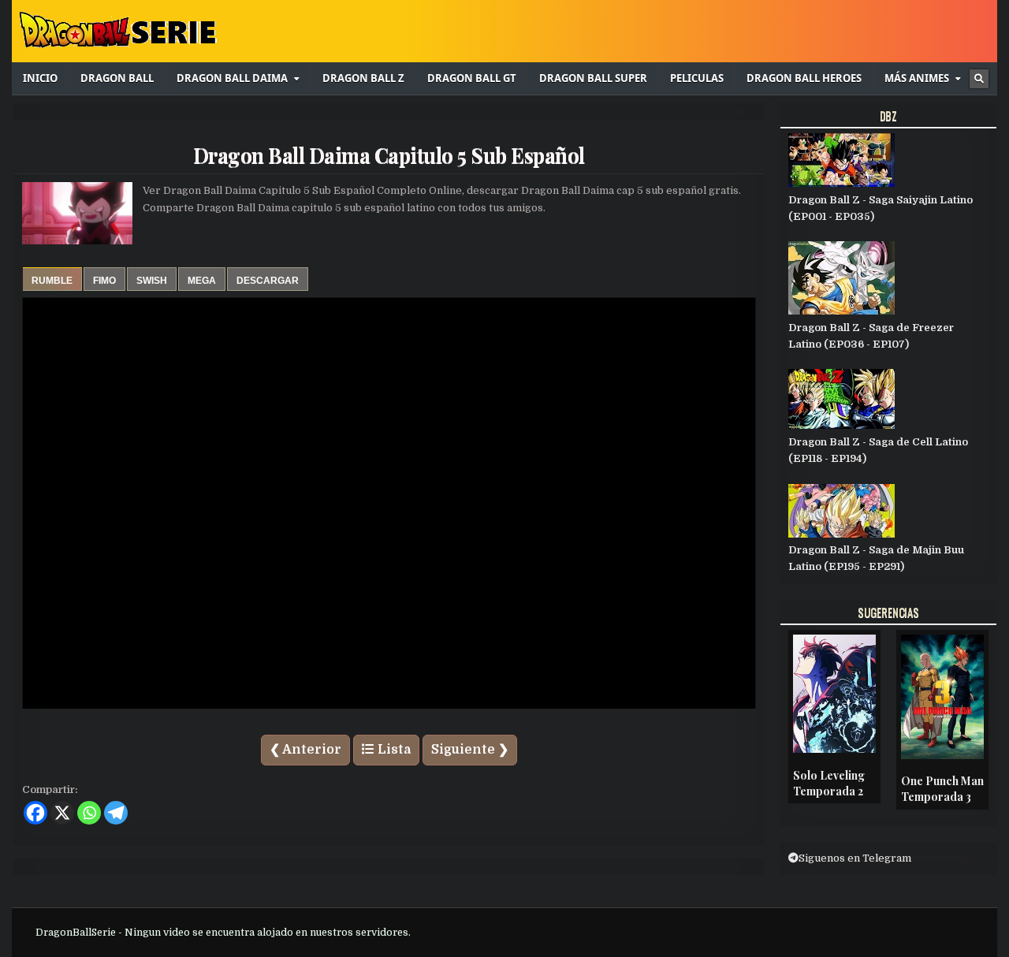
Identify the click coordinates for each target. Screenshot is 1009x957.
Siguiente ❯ (469, 750)
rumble (52, 280)
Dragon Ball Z (363, 78)
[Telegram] (116, 813)
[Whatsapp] (89, 813)
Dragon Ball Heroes (804, 78)
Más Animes (916, 78)
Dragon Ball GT (471, 78)
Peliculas (697, 78)
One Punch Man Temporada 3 (942, 788)
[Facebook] (35, 813)
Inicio (40, 78)
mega (202, 280)
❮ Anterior (305, 750)
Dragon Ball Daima (232, 78)
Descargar (267, 280)
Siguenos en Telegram (855, 858)
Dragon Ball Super (593, 78)
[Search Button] (979, 78)
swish (151, 280)
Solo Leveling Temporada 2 (829, 783)
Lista (392, 750)
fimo (104, 280)
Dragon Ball (117, 78)
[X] (62, 813)
